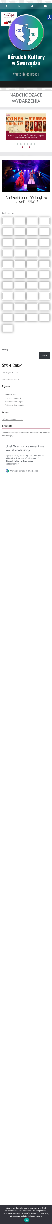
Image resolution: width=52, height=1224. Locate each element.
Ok (26, 1220)
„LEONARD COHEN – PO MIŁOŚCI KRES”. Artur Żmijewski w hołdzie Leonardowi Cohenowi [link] (26, 136)
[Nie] (48, 1214)
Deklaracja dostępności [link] (14, 405)
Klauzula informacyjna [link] (14, 402)
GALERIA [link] (27, 337)
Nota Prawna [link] (10, 395)
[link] (6, 6)
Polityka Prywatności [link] (13, 398)
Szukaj (5, 350)
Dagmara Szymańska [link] (33, 207)
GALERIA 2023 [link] (38, 337)
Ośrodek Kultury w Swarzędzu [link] (26, 59)
